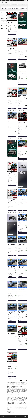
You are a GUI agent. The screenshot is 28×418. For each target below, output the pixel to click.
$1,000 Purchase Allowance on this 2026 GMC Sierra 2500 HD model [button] (10, 127)
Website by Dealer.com (2, 416)
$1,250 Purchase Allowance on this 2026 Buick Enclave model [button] (20, 342)
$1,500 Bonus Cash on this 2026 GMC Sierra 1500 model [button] (20, 79)
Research (10, 2)
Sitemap (25, 416)
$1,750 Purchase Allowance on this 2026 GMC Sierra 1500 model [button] (20, 77)
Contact (15, 416)
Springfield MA (22, 400)
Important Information (20, 28)
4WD (6, 8)
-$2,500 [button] (15, 128)
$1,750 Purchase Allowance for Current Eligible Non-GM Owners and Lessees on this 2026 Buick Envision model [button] (10, 206)
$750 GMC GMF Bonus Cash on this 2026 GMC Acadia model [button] (10, 54)
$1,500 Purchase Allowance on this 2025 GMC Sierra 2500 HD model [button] (10, 30)
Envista (15, 389)
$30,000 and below (23, 8)
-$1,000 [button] (15, 126)
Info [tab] (14, 25)
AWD (20, 8)
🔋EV (13, 2)
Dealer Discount (9, 27)
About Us (12, 2)
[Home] (2, 2)
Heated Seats (16, 8)
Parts (8, 2)
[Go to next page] (26, 380)
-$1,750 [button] (26, 76)
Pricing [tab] (10, 25)
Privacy (21, 416)
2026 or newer (3, 8)
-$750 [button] (15, 103)
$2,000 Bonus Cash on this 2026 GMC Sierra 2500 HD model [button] (20, 55)
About (18, 416)
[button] (12, 24)
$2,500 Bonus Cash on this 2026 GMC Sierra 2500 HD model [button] (10, 129)
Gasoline (9, 8)
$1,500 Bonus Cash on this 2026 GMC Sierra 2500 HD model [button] (20, 53)
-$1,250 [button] (15, 368)
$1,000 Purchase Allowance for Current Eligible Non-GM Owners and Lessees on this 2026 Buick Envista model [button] (20, 155)
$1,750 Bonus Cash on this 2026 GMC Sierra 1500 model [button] (10, 181)
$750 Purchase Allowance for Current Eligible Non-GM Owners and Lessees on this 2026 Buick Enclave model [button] (20, 345)
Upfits (18, 128)
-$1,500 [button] (26, 78)
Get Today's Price (12, 34)
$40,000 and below (12, 8)
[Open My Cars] (26, 2)
